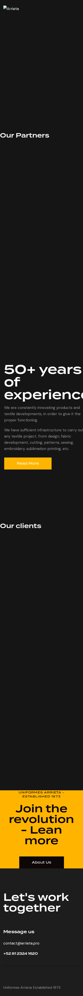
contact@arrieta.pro (21, 943)
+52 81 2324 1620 (20, 953)
